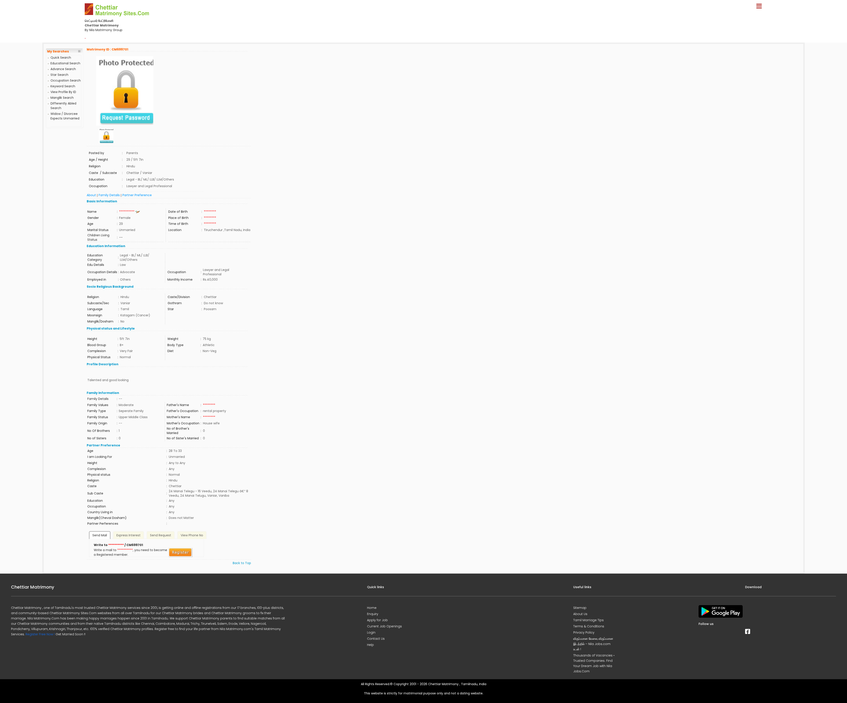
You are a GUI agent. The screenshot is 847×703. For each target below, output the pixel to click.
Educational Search (65, 63)
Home (372, 608)
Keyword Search (63, 86)
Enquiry (372, 614)
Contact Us (376, 638)
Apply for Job (377, 620)
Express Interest (128, 535)
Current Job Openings (384, 626)
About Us (580, 614)
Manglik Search (62, 97)
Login (371, 632)
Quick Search (61, 57)
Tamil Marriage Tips (588, 620)
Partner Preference (137, 195)
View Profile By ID (63, 92)
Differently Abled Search (63, 105)
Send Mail (99, 535)
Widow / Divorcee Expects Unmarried (65, 116)
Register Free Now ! (40, 634)
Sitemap (580, 608)
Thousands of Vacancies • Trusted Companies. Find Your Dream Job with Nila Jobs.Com (594, 663)
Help (370, 645)
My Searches (58, 51)
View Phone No (192, 535)
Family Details (109, 195)
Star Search (59, 75)
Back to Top (242, 563)
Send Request (160, 535)
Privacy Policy (583, 632)
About (91, 195)
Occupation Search (66, 80)
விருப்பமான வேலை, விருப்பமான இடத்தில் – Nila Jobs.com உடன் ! (593, 643)
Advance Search (63, 69)
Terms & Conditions (588, 626)
